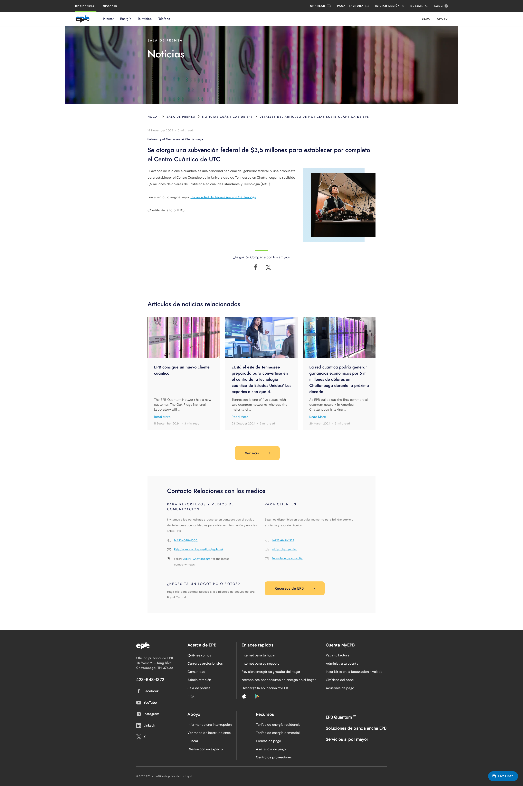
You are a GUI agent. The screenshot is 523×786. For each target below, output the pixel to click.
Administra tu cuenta (342, 663)
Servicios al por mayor (347, 739)
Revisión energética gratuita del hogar (271, 672)
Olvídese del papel (340, 680)
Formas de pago (268, 741)
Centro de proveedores (274, 757)
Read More (162, 417)
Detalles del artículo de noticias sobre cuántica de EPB (314, 117)
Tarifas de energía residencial (278, 724)
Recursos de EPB (289, 588)
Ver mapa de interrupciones (209, 733)
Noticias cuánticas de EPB (227, 117)
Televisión (145, 19)
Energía (125, 19)
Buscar (193, 741)
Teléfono (164, 19)
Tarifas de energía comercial (278, 733)
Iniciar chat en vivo (284, 549)
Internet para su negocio (260, 663)
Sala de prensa (181, 117)
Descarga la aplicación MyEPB (265, 688)
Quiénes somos (199, 655)
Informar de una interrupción (210, 724)
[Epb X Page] (268, 267)
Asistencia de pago (271, 749)
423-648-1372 (150, 679)
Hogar (154, 117)
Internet (108, 19)
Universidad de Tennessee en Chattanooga (223, 197)
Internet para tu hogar (259, 655)
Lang (438, 5)
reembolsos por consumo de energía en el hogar (279, 680)
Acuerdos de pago (340, 688)
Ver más (252, 453)
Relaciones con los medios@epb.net (198, 549)
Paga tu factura (337, 655)
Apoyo (442, 18)
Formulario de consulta (287, 558)
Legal (189, 776)
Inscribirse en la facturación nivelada (354, 672)
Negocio (110, 6)
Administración (199, 680)
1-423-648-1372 (283, 540)
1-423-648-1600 (186, 540)
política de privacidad (168, 776)
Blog (426, 18)
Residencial (85, 6)
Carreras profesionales (205, 663)
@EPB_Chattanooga (196, 559)
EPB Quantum (341, 717)
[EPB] (82, 19)
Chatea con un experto (205, 749)
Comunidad (196, 672)
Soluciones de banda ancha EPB (356, 728)
